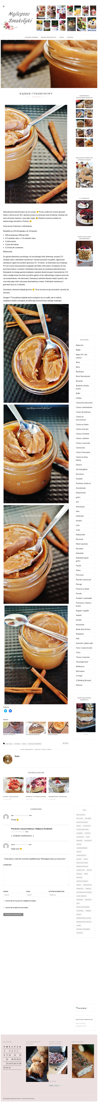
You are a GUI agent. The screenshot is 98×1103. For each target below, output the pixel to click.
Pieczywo (80, 575)
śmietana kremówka (34, 743)
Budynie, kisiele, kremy (43, 749)
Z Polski (79, 676)
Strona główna (31, 37)
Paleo (78, 570)
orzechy (79, 877)
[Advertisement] (86, 302)
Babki (78, 350)
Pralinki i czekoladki (84, 598)
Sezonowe (80, 624)
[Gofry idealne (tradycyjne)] (89, 143)
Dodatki (79, 479)
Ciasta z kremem (82, 434)
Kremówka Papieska (58, 796)
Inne (77, 511)
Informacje (80, 506)
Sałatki (79, 615)
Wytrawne (80, 671)
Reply (30, 815)
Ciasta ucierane (82, 429)
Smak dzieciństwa (83, 629)
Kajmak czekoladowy (9, 734)
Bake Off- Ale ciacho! (81, 356)
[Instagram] (3, 6)
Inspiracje (80, 516)
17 (10, 1059)
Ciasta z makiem (82, 438)
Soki (77, 638)
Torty (78, 652)
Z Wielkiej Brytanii (83, 680)
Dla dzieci (80, 474)
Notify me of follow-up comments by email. (21, 901)
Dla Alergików (81, 469)
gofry (78, 497)
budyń (79, 825)
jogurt (79, 851)
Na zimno (79, 548)
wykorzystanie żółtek (84, 921)
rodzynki (88, 899)
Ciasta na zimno (82, 424)
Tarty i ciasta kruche (84, 648)
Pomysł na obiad (82, 589)
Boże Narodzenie (27, 749)
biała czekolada (82, 822)
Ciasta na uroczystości (81, 418)
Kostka (79, 520)
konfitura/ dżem (82, 862)
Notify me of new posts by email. (17, 907)
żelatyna (80, 932)
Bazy (78, 362)
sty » (9, 1071)
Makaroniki (80, 534)
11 (12, 1055)
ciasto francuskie (83, 829)
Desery (79, 465)
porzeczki (80, 888)
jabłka (79, 844)
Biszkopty (80, 371)
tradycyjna (17, 226)
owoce (79, 884)
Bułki (78, 393)
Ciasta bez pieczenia (84, 402)
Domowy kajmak (53, 734)
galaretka (88, 840)
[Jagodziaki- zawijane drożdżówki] (89, 133)
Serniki (78, 620)
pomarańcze (87, 884)
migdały (79, 873)
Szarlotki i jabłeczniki (84, 643)
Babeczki (79, 345)
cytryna (87, 833)
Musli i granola (82, 544)
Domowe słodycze (83, 483)
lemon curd (81, 870)
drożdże (79, 840)
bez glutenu (81, 814)
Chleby (79, 398)
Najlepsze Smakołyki (84, 1019)
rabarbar (80, 899)
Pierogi (79, 584)
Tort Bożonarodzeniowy (32, 734)
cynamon (17, 743)
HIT (77, 502)
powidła (88, 888)
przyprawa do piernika (84, 892)
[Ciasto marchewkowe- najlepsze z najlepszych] (80, 114)
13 (17, 1055)
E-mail (28, 891)
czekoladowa (27, 226)
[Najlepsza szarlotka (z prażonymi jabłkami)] (80, 104)
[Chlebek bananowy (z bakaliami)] (80, 133)
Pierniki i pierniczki (83, 579)
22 (4, 1063)
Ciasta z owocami (83, 443)
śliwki (79, 925)
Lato (78, 525)
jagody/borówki (82, 848)
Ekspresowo (81, 493)
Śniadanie (80, 634)
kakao (24, 743)
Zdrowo (79, 685)
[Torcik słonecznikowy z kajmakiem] (89, 104)
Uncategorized (82, 662)
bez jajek (9, 743)
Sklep (62, 37)
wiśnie (79, 914)
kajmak (79, 859)
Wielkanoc (80, 666)
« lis (4, 1071)
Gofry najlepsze (10, 796)
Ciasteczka (80, 448)
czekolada (80, 836)
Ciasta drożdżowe (83, 412)
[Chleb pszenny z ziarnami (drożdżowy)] (80, 123)
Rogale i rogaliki (82, 610)
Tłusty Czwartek (83, 657)
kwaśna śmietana (82, 866)
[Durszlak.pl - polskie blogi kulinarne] (81, 1008)
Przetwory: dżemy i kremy (83, 604)
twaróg (88, 910)
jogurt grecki (81, 855)
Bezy (78, 367)
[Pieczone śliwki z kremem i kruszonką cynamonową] (89, 114)
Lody (78, 530)
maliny (89, 870)
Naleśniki (79, 553)
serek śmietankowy (83, 907)
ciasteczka (86, 825)
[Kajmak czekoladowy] (13, 728)
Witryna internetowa (56, 891)
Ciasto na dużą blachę (82, 458)
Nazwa (5, 891)
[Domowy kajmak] (58, 728)
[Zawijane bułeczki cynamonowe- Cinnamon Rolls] (89, 123)
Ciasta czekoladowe (84, 407)
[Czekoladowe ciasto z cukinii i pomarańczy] (80, 143)
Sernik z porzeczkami (36, 796)
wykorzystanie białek (84, 918)
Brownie (79, 381)
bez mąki (88, 818)
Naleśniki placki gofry (82, 559)
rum (78, 903)
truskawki (80, 910)
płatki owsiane (81, 896)
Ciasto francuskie (83, 452)
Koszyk (70, 37)
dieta (88, 836)
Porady (79, 593)
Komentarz (7, 865)
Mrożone (79, 539)
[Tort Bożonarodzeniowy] (35, 728)
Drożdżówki (81, 488)
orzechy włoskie (82, 881)
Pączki (78, 565)
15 (4, 1059)
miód (86, 873)
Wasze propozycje (48, 37)
